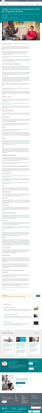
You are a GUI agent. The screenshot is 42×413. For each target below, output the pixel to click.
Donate (3, 0)
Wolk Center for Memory (10, 314)
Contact (16, 398)
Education (9, 0)
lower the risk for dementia (18, 240)
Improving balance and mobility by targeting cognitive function (12, 135)
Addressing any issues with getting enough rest (13, 234)
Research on (8, 322)
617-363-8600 (25, 287)
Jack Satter (24, 401)
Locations (32, 4)
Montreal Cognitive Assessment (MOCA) (7, 159)
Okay (30, 411)
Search (38, 1)
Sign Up (31, 363)
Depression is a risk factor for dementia (7, 175)
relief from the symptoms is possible (6, 180)
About (16, 397)
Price (20, 409)
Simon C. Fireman (25, 400)
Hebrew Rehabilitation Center (19, 74)
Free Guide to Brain (9, 307)
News (17, 0)
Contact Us (31, 368)
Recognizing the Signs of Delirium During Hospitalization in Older (34, 345)
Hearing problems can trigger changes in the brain (8, 103)
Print (17, 17)
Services (27, 4)
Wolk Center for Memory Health (23, 274)
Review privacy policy (36, 411)
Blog (14, 0)
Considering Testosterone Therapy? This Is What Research (7, 345)
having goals (6, 208)
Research (6, 0)
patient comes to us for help (18, 67)
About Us (37, 4)
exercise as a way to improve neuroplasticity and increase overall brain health (19, 142)
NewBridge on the (25, 397)
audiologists (15, 107)
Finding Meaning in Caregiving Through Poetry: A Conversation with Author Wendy (21, 346)
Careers (12, 0)
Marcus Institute (8, 258)
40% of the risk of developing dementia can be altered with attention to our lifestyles (18, 216)
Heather (6, 17)
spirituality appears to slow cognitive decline (15, 201)
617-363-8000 (19, 386)
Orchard (23, 396)
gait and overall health (16, 130)
